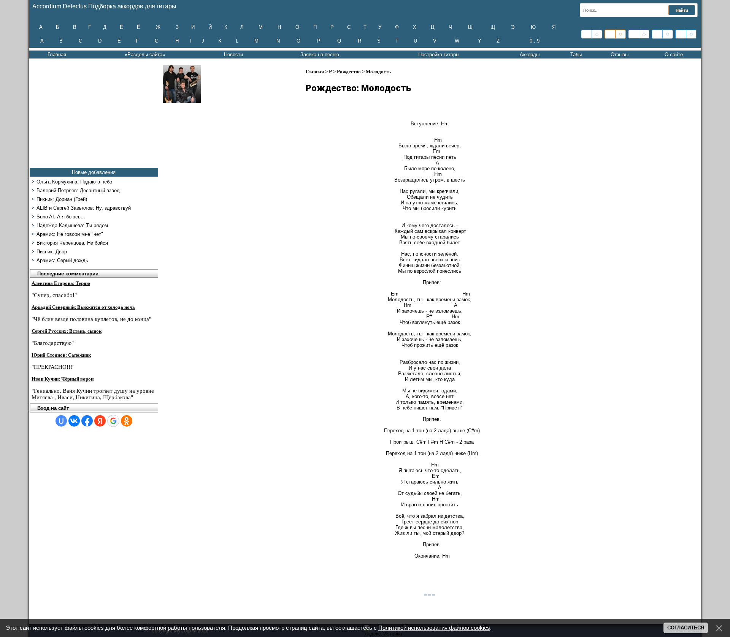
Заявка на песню (319, 54)
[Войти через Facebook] (87, 421)
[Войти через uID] (61, 421)
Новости (233, 54)
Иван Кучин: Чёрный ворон (63, 379)
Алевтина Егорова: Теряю (61, 283)
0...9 (535, 41)
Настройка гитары (438, 54)
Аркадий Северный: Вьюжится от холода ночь (83, 307)
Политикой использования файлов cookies (434, 628)
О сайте (674, 54)
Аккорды (530, 54)
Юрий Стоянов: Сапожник (61, 355)
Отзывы (619, 54)
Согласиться (685, 628)
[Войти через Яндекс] (100, 421)
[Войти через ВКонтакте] (74, 421)
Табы (576, 54)
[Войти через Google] (113, 421)
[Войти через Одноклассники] (126, 421)
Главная (57, 54)
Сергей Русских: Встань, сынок (67, 331)
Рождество (349, 71)
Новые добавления (94, 172)
